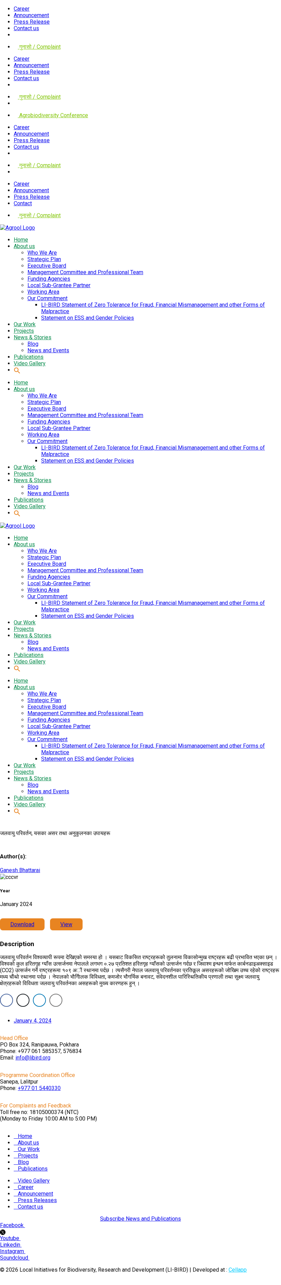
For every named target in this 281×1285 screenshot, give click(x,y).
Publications (33, 1168)
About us (28, 1142)
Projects (28, 1155)
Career (21, 8)
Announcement (31, 15)
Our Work (29, 1149)
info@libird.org (32, 1057)
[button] (17, 370)
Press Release (32, 22)
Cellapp (238, 1269)
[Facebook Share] (6, 1000)
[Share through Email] (55, 1000)
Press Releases (37, 1200)
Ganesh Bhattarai (20, 870)
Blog (23, 1162)
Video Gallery (34, 1180)
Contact (23, 203)
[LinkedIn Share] (39, 1000)
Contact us (26, 28)
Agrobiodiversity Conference (53, 115)
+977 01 (39, 1088)
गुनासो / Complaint (39, 47)
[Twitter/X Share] (22, 1000)
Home (25, 1136)
